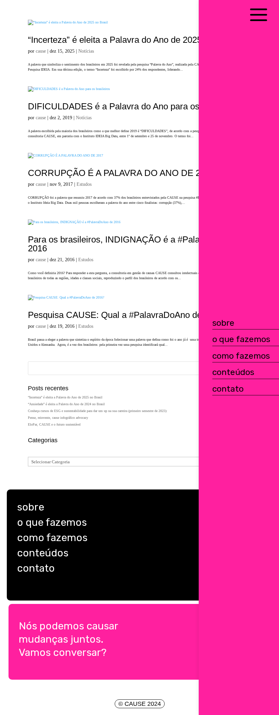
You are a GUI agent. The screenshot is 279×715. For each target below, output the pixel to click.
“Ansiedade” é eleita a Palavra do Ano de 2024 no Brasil (66, 404)
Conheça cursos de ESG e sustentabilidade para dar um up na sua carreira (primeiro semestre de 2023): (97, 411)
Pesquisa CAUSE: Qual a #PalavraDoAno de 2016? (128, 315)
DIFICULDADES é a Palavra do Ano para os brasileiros (135, 106)
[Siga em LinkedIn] (229, 696)
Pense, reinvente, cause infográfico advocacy (58, 417)
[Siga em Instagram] (215, 696)
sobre (30, 507)
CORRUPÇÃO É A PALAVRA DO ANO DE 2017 (121, 173)
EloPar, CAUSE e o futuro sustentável (54, 424)
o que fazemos (52, 522)
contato (36, 568)
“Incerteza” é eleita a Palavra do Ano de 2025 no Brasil (133, 40)
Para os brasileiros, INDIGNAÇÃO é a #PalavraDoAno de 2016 (139, 243)
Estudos (84, 184)
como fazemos (52, 538)
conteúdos (42, 553)
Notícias (86, 51)
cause (41, 51)
